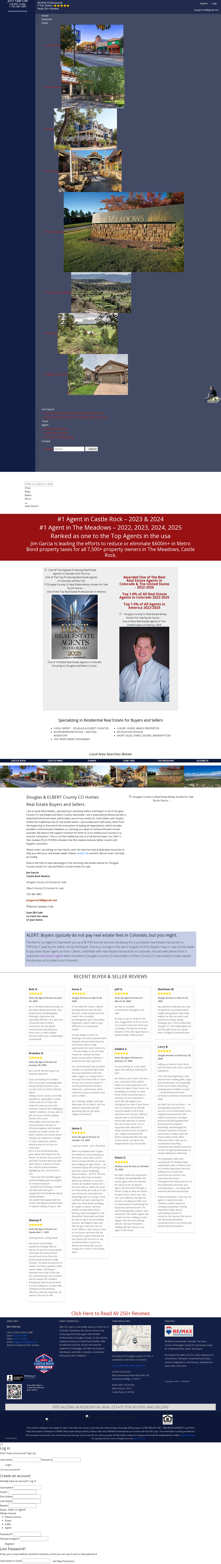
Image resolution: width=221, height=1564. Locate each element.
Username (6, 1459)
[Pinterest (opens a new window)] (42, 464)
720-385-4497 (20, 1335)
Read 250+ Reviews (48, 8)
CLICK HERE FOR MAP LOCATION (128, 1365)
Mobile (4, 1505)
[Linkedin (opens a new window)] (42, 460)
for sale (47, 866)
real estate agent (51, 956)
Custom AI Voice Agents (198, 1439)
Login (214, 3)
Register (204, 3)
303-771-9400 (20, 1338)
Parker (92, 760)
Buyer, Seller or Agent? (13, 1509)
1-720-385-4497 (17, 6)
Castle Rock (18, 760)
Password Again (9, 1538)
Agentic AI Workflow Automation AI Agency (171, 1439)
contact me (82, 853)
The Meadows (166, 760)
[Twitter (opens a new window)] (42, 453)
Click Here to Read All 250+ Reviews (110, 1313)
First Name (6, 1496)
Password (46, 1459)
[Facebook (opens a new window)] (42, 457)
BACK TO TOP (140, 1438)
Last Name (6, 1501)
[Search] (26, 503)
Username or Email (10, 1560)
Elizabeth (202, 760)
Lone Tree (129, 760)
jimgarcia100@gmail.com (206, 9)
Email (3, 1492)
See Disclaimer (188, 1435)
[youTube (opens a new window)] (42, 467)
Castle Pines (55, 760)
